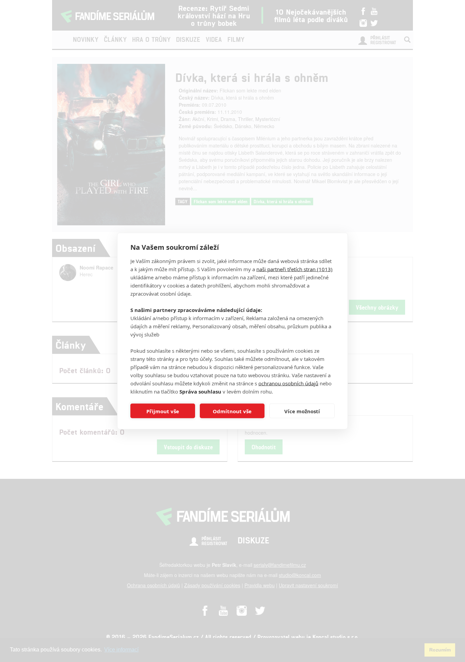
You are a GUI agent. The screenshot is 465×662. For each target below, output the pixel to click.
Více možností (302, 410)
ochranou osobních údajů (288, 383)
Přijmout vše (162, 410)
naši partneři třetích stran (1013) (294, 269)
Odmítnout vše (232, 410)
